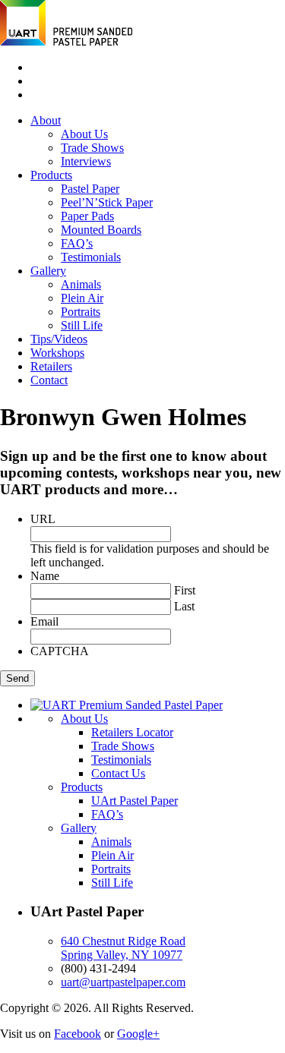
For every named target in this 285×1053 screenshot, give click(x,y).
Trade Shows (92, 147)
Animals (81, 284)
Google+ (138, 1033)
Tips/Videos (58, 339)
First (184, 590)
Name (44, 575)
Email (44, 621)
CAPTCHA (59, 651)
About (45, 120)
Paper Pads (87, 216)
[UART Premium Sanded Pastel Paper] (66, 41)
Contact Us (118, 773)
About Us (84, 134)
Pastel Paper (90, 188)
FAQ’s (77, 243)
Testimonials (91, 257)
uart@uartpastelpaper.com (123, 982)
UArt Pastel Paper (134, 800)
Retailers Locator (132, 732)
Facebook (77, 1033)
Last (184, 606)
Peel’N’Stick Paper (107, 202)
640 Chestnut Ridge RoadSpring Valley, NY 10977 (123, 948)
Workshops (57, 352)
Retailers (51, 366)
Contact (49, 380)
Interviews (86, 161)
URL (42, 518)
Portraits (80, 311)
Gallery (48, 270)
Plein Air (82, 298)
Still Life (82, 325)
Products (51, 175)
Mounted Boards (101, 229)
